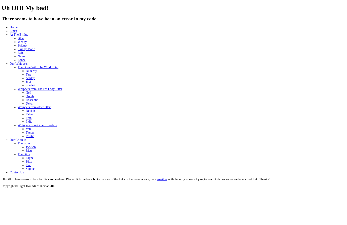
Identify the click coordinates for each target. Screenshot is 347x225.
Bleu (29, 150)
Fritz (29, 118)
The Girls (24, 154)
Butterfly (31, 71)
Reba (21, 52)
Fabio (29, 114)
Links (13, 31)
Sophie (30, 168)
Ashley (30, 78)
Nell (28, 92)
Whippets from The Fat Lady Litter (40, 89)
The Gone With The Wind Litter (38, 67)
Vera (29, 129)
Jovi (28, 81)
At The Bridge (19, 34)
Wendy (22, 42)
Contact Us (17, 172)
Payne (30, 158)
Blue (21, 38)
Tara (28, 74)
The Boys (24, 143)
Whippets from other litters (34, 107)
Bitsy (29, 161)
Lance (22, 60)
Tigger (30, 132)
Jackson (31, 147)
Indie (29, 121)
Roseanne (32, 100)
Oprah (30, 96)
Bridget (22, 45)
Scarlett (30, 85)
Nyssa (22, 56)
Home (13, 27)
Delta (29, 103)
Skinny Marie (26, 49)
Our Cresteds (18, 139)
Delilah (30, 110)
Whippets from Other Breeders (37, 125)
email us (162, 179)
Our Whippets (19, 63)
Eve (28, 165)
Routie (30, 136)
